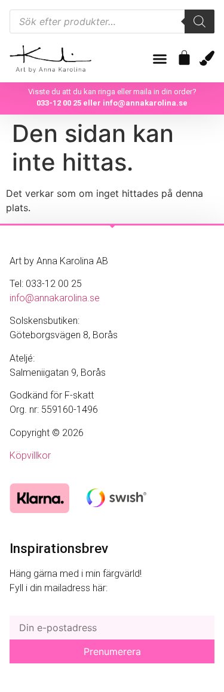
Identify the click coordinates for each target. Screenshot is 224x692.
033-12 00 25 (58, 102)
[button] (160, 59)
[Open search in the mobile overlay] (112, 21)
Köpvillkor (30, 455)
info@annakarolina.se (145, 102)
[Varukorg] (184, 58)
